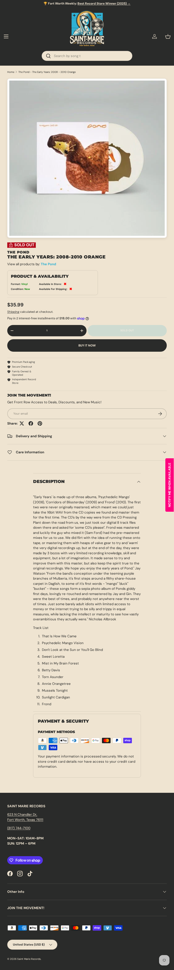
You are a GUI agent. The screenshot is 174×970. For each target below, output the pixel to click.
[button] (168, 36)
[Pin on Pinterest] (39, 423)
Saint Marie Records (29, 958)
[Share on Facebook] (30, 423)
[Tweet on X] (21, 423)
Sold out (127, 330)
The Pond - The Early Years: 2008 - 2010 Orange (47, 72)
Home (10, 72)
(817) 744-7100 (18, 828)
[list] (87, 158)
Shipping (13, 312)
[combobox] (87, 56)
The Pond (48, 264)
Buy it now (87, 345)
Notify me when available (169, 485)
